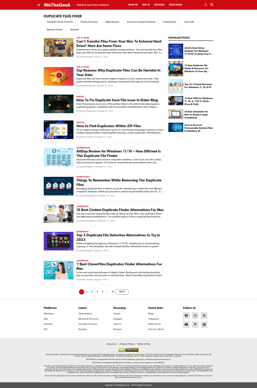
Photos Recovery (89, 22)
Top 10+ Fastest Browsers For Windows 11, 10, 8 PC (198, 86)
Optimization (83, 148)
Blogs (151, 314)
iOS (46, 329)
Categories (153, 319)
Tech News (175, 5)
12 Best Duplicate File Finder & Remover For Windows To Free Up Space (196, 68)
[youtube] (186, 324)
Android (48, 324)
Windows (49, 314)
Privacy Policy (127, 344)
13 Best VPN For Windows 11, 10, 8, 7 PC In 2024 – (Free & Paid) (198, 101)
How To (133, 5)
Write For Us (154, 324)
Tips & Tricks (82, 38)
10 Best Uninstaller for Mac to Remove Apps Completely (196, 115)
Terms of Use (143, 344)
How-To (80, 97)
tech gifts (189, 22)
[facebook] (186, 315)
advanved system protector (141, 22)
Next (122, 292)
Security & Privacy (88, 324)
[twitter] (204, 315)
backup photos (54, 30)
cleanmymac (170, 22)
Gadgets (117, 319)
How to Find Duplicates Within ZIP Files (108, 126)
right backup (112, 22)
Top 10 (146, 5)
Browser (83, 329)
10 (113, 292)
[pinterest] (195, 324)
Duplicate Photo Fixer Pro (60, 22)
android (74, 30)
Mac (46, 319)
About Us (112, 344)
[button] (205, 5)
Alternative (82, 206)
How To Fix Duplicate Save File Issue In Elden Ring (117, 100)
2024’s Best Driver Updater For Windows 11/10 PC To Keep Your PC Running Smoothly (198, 51)
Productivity (83, 177)
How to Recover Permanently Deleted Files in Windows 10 (198, 128)
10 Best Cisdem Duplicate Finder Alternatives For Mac (120, 210)
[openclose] (39, 5)
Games (116, 314)
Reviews (159, 5)
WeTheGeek (57, 5)
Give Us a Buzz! (156, 329)
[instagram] (195, 315)
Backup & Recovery (88, 319)
